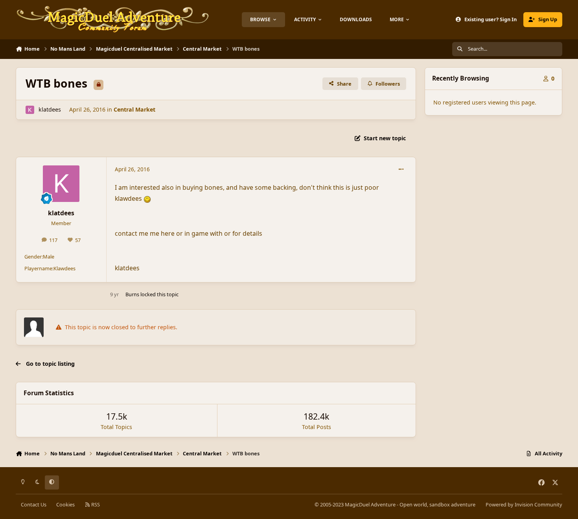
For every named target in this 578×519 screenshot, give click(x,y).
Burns (132, 294)
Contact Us (33, 504)
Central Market (134, 109)
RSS (95, 504)
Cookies (65, 504)
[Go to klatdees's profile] (30, 110)
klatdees (50, 109)
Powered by (524, 504)
